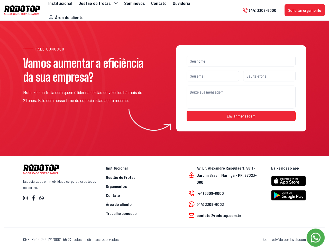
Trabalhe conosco (121, 213)
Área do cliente (119, 204)
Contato (113, 195)
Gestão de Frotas (120, 177)
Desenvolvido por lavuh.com (284, 239)
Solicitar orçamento (304, 10)
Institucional (117, 167)
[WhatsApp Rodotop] (41, 198)
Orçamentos (116, 186)
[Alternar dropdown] (115, 3)
